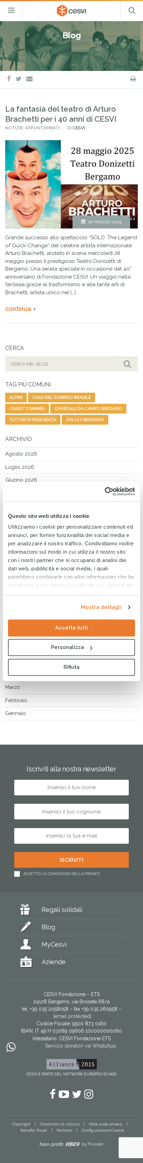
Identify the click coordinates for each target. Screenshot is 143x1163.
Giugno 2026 (21, 480)
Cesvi (79, 127)
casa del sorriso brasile (61, 397)
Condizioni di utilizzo (59, 1124)
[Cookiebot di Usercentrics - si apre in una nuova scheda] (104, 491)
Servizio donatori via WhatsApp (80, 1046)
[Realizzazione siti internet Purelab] (71, 1145)
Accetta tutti (71, 628)
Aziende (54, 961)
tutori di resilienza (32, 419)
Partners (64, 1130)
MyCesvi (54, 944)
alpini (16, 397)
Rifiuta (71, 667)
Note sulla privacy (106, 1124)
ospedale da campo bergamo (88, 408)
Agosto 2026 (21, 454)
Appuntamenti (42, 127)
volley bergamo (85, 419)
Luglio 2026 (19, 467)
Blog (48, 927)
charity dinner (27, 408)
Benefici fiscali (33, 1130)
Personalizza (67, 647)
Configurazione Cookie (103, 1130)
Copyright (21, 1124)
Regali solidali (62, 909)
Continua (18, 308)
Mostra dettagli (101, 607)
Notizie (14, 127)
